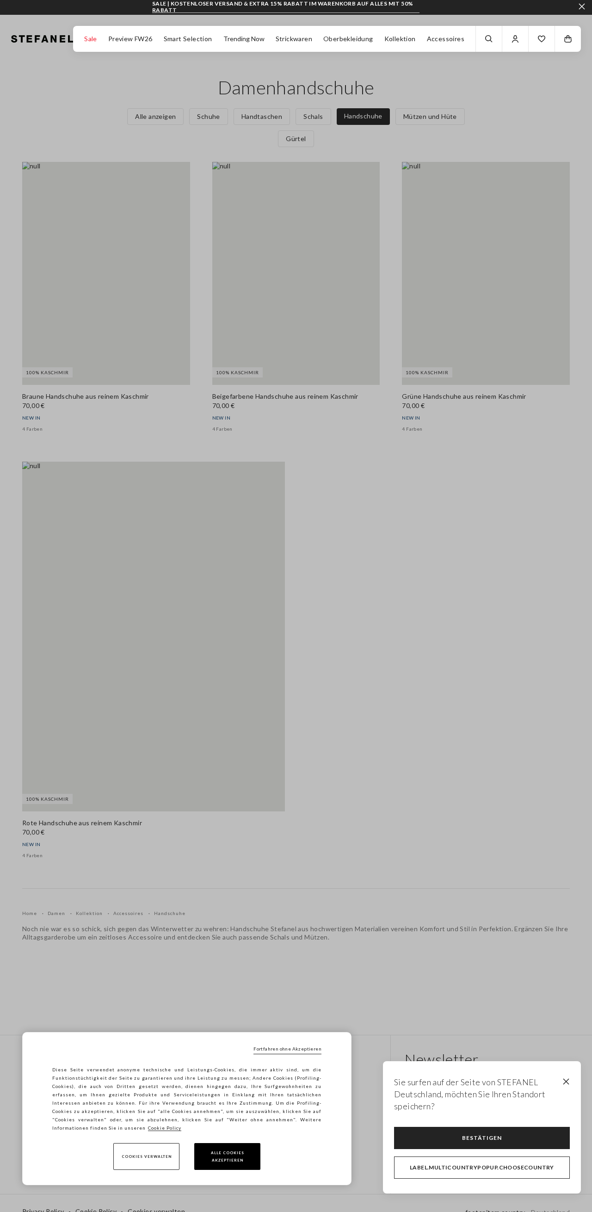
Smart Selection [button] (188, 39)
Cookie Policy (164, 1128)
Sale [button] (90, 39)
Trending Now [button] (244, 39)
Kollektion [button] (400, 39)
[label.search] (489, 39)
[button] (542, 39)
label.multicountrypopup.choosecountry (482, 1167)
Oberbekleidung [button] (348, 39)
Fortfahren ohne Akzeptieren (287, 1048)
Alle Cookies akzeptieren (227, 1156)
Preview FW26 (130, 39)
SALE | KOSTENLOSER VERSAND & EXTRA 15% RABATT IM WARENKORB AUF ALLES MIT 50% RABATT (282, 6)
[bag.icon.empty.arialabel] (568, 39)
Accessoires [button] (445, 39)
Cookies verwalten (147, 1156)
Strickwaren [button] (294, 39)
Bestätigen (482, 1137)
